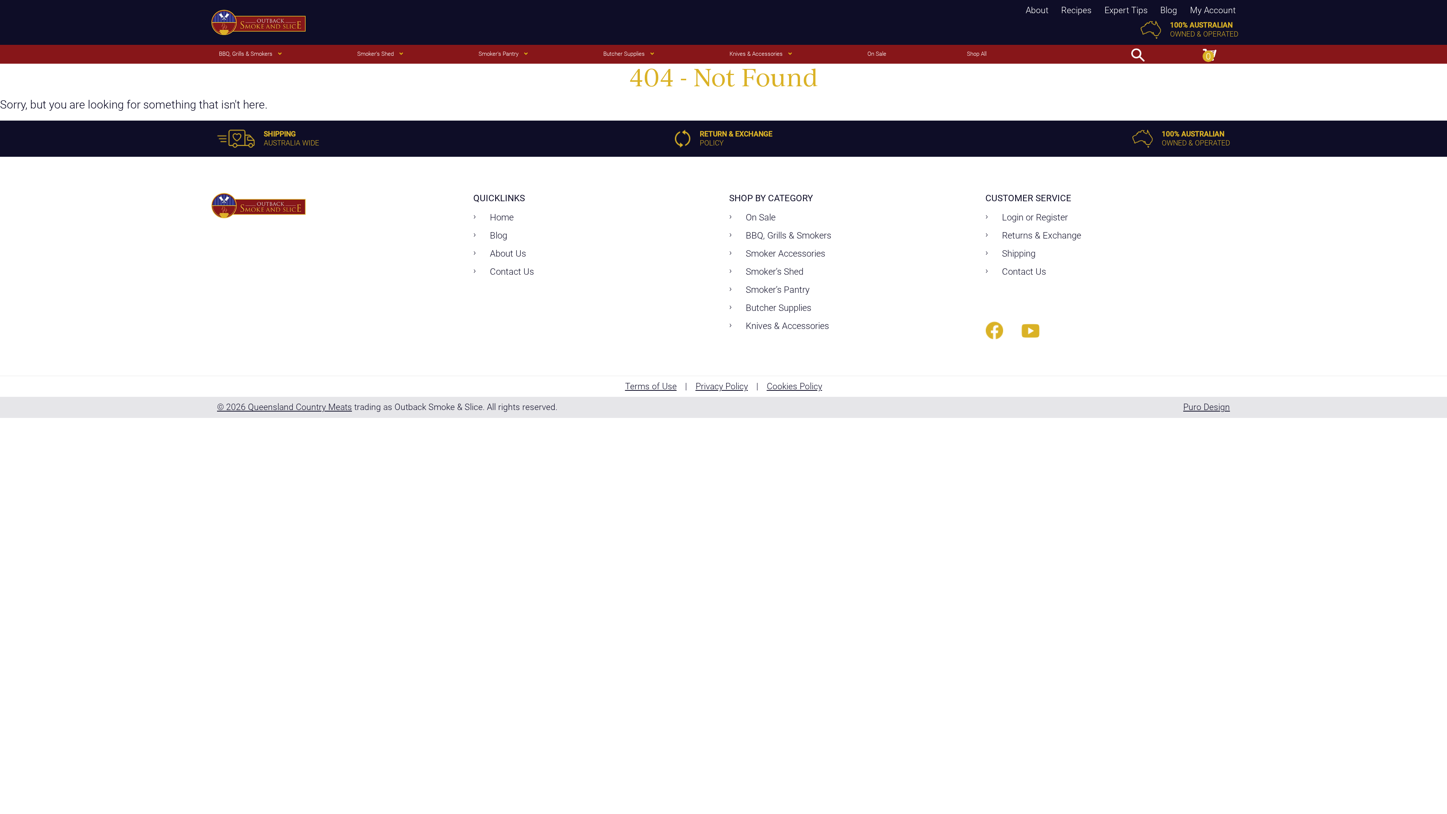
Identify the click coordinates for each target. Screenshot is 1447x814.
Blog (1168, 10)
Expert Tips (1126, 10)
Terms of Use (651, 386)
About (1037, 10)
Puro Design (1206, 407)
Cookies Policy (794, 386)
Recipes (1076, 10)
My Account (1213, 10)
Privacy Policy (722, 386)
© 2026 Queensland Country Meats (284, 407)
